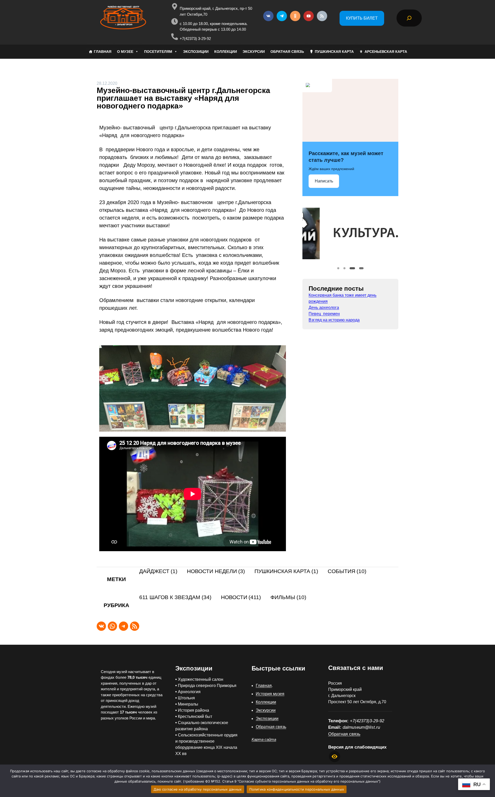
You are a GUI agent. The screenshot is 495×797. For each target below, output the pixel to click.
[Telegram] (123, 626)
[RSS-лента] (134, 626)
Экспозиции (267, 718)
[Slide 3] (351, 268)
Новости (241, 597)
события (347, 571)
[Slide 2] (344, 268)
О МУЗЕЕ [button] (125, 51)
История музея (270, 694)
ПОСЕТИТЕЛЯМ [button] (158, 51)
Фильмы (288, 597)
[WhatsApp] (112, 626)
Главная (264, 685)
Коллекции (266, 702)
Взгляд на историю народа (334, 320)
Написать (324, 181)
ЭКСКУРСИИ (254, 51)
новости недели (216, 571)
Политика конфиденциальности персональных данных (296, 789)
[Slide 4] (360, 268)
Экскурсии (266, 710)
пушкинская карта (286, 571)
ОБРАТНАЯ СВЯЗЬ (287, 51)
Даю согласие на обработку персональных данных (198, 789)
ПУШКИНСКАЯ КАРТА (334, 51)
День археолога (324, 307)
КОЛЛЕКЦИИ (225, 51)
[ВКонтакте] (101, 626)
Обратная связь (271, 727)
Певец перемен (324, 314)
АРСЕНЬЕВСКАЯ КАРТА (386, 51)
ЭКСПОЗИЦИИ (196, 51)
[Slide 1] (338, 268)
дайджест (158, 571)
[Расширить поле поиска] (409, 18)
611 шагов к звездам (175, 597)
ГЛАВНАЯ (102, 51)
